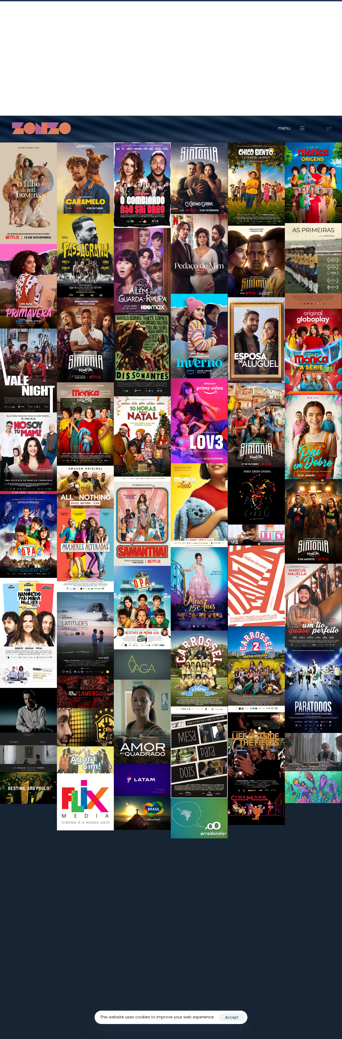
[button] (294, 128)
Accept (232, 1017)
